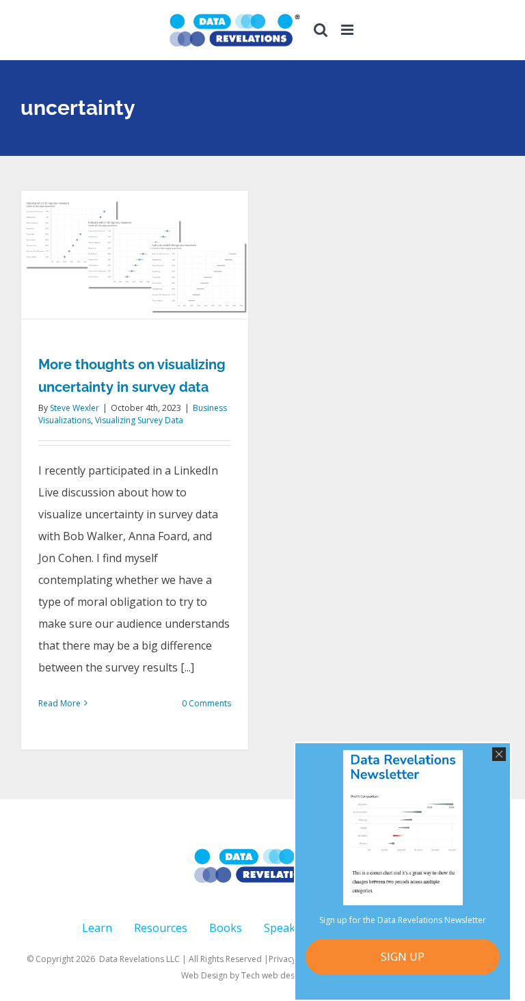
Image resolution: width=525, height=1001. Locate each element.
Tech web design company (293, 975)
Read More (59, 703)
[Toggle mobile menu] (348, 30)
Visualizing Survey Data (139, 420)
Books (225, 927)
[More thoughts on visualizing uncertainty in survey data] (134, 255)
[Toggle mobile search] (320, 30)
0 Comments (206, 703)
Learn (97, 927)
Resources (160, 927)
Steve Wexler (74, 408)
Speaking (288, 927)
